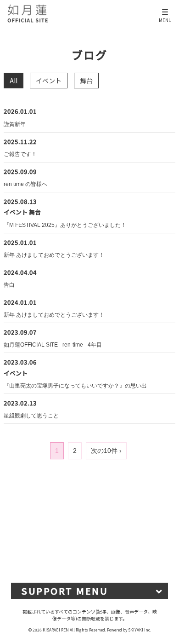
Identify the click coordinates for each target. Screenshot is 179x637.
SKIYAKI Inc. (139, 629)
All (13, 80)
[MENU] (165, 9)
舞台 (86, 80)
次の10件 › (106, 450)
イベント (49, 80)
